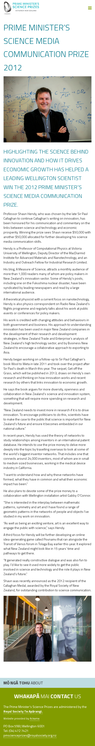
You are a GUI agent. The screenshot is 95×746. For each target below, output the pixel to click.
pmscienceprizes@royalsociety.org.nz (29, 735)
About (23, 683)
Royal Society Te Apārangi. (23, 711)
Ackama (34, 718)
